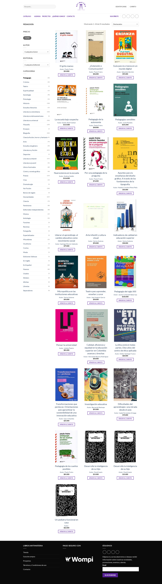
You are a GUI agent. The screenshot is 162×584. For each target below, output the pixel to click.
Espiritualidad (28, 91)
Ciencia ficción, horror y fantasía (35, 137)
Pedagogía (27, 78)
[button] (134, 6)
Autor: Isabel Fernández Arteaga (125, 413)
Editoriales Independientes (33, 210)
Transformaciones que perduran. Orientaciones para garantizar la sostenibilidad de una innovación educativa (66, 410)
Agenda (37, 16)
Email (104, 565)
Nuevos (26, 269)
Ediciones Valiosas (30, 256)
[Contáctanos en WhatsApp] (124, 16)
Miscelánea (27, 239)
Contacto (71, 16)
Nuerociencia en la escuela (66, 173)
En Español (27, 265)
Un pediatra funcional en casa (66, 521)
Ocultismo (27, 244)
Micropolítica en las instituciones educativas (66, 292)
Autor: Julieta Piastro (66, 348)
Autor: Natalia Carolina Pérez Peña (125, 187)
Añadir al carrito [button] (66, 75)
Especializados (28, 235)
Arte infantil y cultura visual (96, 236)
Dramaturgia (28, 184)
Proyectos (46, 16)
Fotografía (27, 231)
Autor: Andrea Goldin (66, 176)
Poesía (25, 176)
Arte (25, 142)
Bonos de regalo (29, 193)
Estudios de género (30, 146)
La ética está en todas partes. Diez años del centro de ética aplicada (125, 347)
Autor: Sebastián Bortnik (125, 72)
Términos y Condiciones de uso (34, 565)
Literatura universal (30, 120)
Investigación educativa (96, 404)
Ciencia (26, 201)
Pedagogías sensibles (125, 119)
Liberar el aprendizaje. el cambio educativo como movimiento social (66, 238)
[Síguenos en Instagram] (128, 16)
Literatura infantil (29, 159)
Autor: (66, 526)
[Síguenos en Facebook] (132, 16)
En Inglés (26, 261)
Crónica (26, 82)
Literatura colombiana (31, 112)
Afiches (26, 282)
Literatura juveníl (29, 163)
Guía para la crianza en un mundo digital (125, 67)
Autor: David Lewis (95, 472)
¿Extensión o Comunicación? (96, 67)
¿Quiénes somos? (58, 16)
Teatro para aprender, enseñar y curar (96, 292)
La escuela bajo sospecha (66, 119)
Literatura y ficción (30, 150)
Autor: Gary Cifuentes (66, 419)
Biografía (26, 133)
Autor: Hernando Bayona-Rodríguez (96, 357)
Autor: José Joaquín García (96, 297)
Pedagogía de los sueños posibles (66, 467)
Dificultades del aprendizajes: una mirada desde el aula (125, 407)
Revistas (26, 227)
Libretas (26, 286)
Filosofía (26, 124)
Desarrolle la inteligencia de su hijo (96, 467)
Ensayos (26, 129)
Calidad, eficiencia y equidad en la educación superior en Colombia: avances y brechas (96, 349)
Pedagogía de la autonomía (95, 120)
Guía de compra (29, 556)
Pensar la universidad (66, 345)
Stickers (26, 278)
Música (26, 214)
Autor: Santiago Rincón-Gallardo (66, 244)
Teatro (25, 86)
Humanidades (28, 197)
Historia (26, 103)
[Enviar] (54, 6)
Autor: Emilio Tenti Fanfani (66, 123)
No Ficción (27, 188)
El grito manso (66, 66)
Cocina (25, 248)
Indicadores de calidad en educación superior (125, 236)
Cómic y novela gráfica (31, 171)
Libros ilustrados (29, 167)
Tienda (25, 552)
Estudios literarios (30, 108)
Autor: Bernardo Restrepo (96, 407)
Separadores (28, 290)
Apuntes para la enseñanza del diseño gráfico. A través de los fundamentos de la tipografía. (125, 178)
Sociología (27, 95)
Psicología (27, 99)
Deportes (26, 154)
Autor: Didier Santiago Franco (125, 354)
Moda (25, 252)
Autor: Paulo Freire (66, 69)
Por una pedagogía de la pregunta (96, 174)
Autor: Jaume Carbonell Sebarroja (125, 295)
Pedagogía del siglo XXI (125, 291)
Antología (27, 218)
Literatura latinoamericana (33, 116)
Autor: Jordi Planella (125, 123)
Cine (25, 180)
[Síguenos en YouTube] (137, 16)
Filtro (27, 38)
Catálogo (27, 16)
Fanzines (26, 222)
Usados (26, 273)
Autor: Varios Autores (95, 241)
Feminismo (27, 205)
